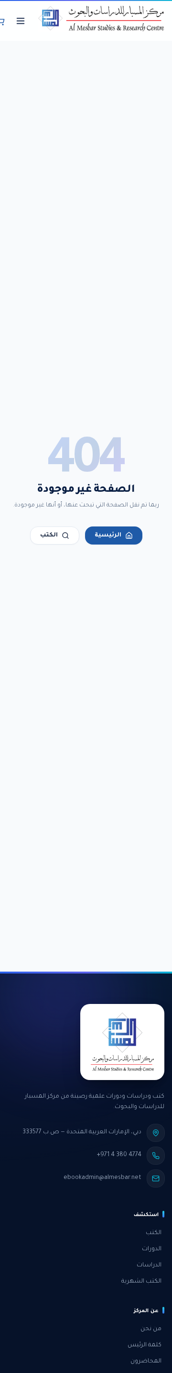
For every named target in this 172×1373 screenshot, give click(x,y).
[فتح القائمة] (20, 20)
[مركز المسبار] (101, 21)
